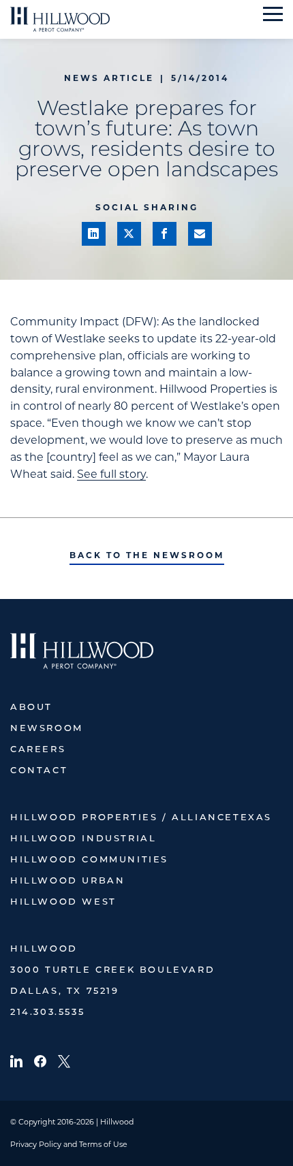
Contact (38, 770)
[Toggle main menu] (273, 14)
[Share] (94, 234)
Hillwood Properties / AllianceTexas (141, 817)
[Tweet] (129, 234)
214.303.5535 (47, 1012)
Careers (37, 749)
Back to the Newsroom (147, 555)
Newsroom (46, 728)
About (31, 707)
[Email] (200, 234)
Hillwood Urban (67, 881)
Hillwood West (63, 902)
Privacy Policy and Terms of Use (68, 1144)
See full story (111, 474)
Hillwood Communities (89, 860)
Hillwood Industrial (83, 839)
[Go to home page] (60, 19)
